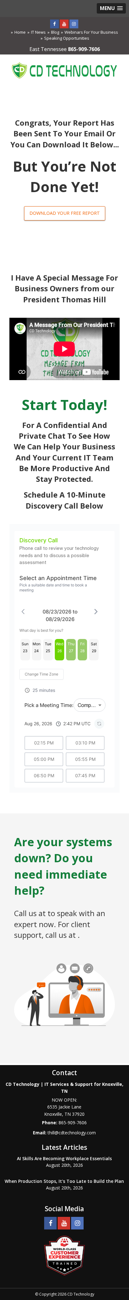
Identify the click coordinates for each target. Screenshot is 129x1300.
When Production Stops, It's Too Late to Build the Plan (64, 1181)
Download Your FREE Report (64, 213)
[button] (111, 8)
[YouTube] (64, 23)
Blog (55, 32)
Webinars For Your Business (91, 32)
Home (20, 32)
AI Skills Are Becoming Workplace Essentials (64, 1158)
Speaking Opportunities (66, 38)
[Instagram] (74, 23)
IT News (38, 32)
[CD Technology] (64, 69)
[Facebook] (54, 23)
